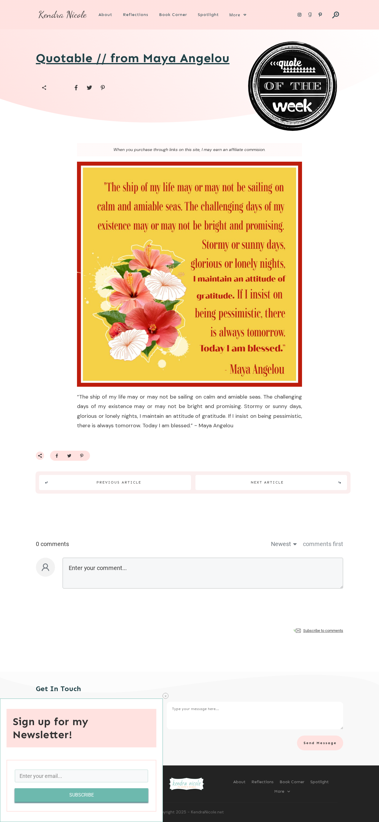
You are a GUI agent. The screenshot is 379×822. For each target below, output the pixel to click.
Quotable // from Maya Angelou (132, 58)
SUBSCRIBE (81, 795)
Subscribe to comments (323, 630)
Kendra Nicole (62, 14)
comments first (323, 544)
